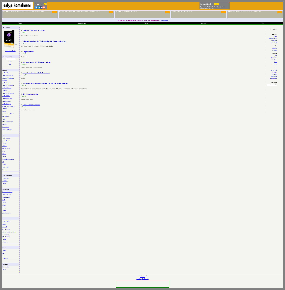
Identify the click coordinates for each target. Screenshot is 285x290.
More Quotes (164, 20)
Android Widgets (6, 104)
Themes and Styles (7, 129)
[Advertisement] (256, 5)
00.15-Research (6, 138)
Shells (3, 199)
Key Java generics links (30, 94)
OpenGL (4, 124)
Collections (274, 50)
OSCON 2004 (6, 229)
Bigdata (4, 143)
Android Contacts (6, 88)
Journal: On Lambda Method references (36, 73)
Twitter (146, 23)
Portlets (4, 224)
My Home (274, 74)
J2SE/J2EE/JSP (6, 221)
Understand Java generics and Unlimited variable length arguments (45, 83)
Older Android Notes (7, 121)
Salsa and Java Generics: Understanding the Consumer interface (44, 41)
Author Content (273, 78)
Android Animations (7, 75)
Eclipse (4, 111)
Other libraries (274, 76)
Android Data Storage (8, 93)
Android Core (6, 90)
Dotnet (4, 250)
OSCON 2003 (6, 236)
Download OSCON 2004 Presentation (8, 233)
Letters (4, 207)
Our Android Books (10, 51)
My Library (274, 72)
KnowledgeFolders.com (142, 279)
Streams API (274, 40)
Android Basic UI (6, 82)
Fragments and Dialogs (8, 113)
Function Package (273, 38)
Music (4, 205)
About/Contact (82, 23)
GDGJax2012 (5, 116)
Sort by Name (274, 59)
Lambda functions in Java (31, 105)
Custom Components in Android (8, 107)
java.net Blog (5, 178)
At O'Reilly (5, 180)
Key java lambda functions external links (36, 62)
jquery (4, 164)
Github (262, 23)
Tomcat (4, 169)
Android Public (6, 96)
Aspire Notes (5, 140)
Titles (275, 62)
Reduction (274, 48)
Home (20, 23)
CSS (3, 151)
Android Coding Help (8, 85)
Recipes (4, 210)
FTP (3, 253)
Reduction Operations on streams (34, 30)
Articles (4, 183)
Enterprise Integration (8, 159)
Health (4, 269)
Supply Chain (5, 266)
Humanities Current (7, 192)
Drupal (4, 156)
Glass (3, 119)
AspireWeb (142, 277)
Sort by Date (274, 57)
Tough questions (28, 52)
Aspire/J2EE (204, 23)
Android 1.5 (5, 72)
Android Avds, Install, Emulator (8, 79)
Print (276, 55)
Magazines (5, 242)
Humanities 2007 (6, 194)
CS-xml (4, 153)
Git (3, 161)
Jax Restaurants (6, 213)
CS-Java (4, 146)
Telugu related (6, 197)
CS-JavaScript (6, 148)
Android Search (6, 101)
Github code (274, 42)
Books (4, 202)
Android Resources (7, 98)
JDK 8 (275, 36)
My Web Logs (274, 70)
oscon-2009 (5, 167)
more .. (10, 64)
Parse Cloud (5, 127)
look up (10, 61)
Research (4, 226)
